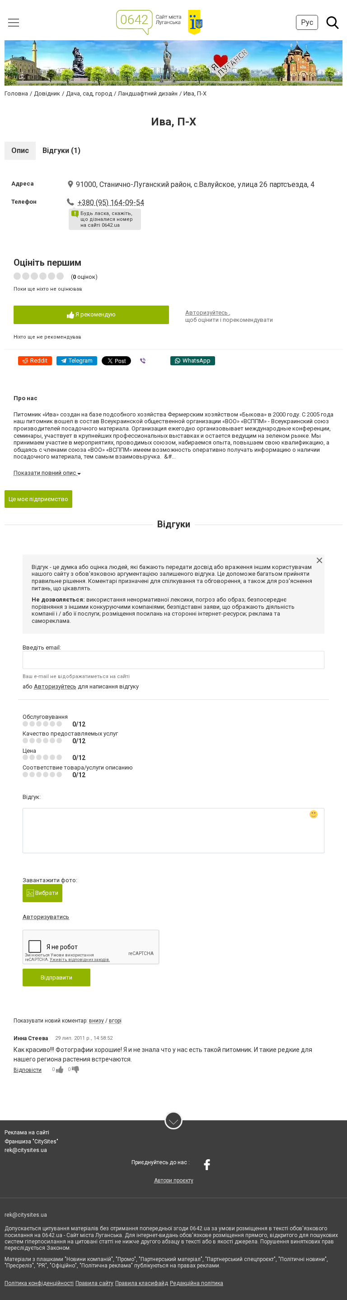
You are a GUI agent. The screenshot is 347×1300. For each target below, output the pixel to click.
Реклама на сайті (27, 1132)
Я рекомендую (95, 314)
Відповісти (28, 1070)
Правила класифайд (141, 1283)
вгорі (115, 1021)
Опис (20, 150)
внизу (96, 1021)
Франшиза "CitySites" (31, 1141)
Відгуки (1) (61, 150)
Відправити (56, 977)
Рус (307, 22)
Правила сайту (94, 1283)
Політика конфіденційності (39, 1283)
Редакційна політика (196, 1283)
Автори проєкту (173, 1180)
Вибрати (46, 892)
